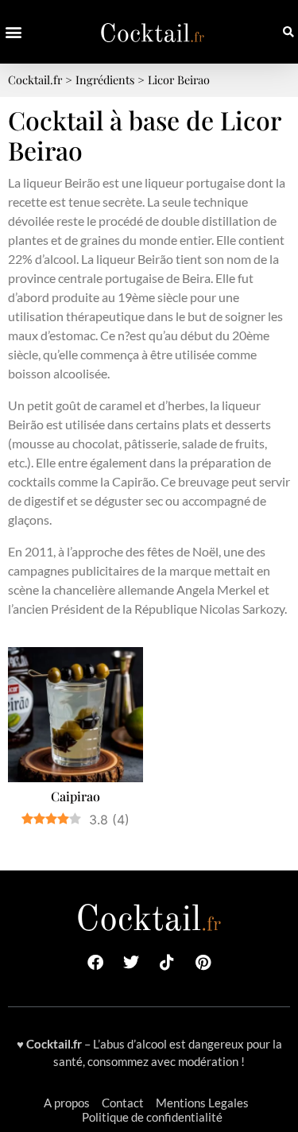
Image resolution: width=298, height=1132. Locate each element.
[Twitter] (131, 963)
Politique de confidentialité (152, 1117)
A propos (67, 1102)
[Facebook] (95, 963)
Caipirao (75, 796)
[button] (13, 32)
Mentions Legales (202, 1102)
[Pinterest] (203, 963)
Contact (123, 1102)
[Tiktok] (167, 963)
